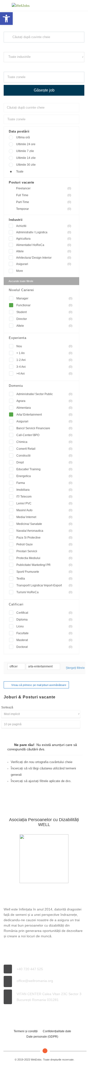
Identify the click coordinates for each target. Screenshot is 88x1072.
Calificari (16, 604)
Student (44, 312)
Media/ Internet (44, 517)
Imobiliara (44, 489)
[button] (6, 18)
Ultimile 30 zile (26, 164)
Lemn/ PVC (44, 503)
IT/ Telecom (44, 496)
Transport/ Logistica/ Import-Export (44, 585)
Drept (44, 462)
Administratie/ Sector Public (44, 394)
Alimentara (44, 407)
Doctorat (44, 647)
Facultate (44, 633)
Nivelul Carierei (21, 290)
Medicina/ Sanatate (44, 524)
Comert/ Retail (44, 448)
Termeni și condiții (26, 1031)
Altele (43, 251)
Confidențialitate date (57, 1031)
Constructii (44, 455)
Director (44, 319)
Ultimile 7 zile (25, 151)
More (19, 271)
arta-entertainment (40, 666)
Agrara (44, 401)
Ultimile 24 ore (25, 144)
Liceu (44, 626)
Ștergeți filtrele (75, 668)
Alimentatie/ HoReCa (43, 245)
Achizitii (43, 226)
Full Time (43, 195)
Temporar (43, 209)
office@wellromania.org (35, 981)
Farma (44, 483)
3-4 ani (44, 366)
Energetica (44, 476)
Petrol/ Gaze (44, 544)
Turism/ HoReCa (44, 592)
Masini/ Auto (44, 510)
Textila (44, 578)
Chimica (44, 442)
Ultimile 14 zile (26, 158)
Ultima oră (23, 137)
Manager (44, 298)
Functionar (44, 305)
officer (14, 666)
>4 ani (44, 373)
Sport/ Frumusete (44, 571)
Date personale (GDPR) (42, 1036)
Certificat (44, 612)
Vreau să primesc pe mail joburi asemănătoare (38, 685)
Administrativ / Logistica (43, 232)
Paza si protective (44, 537)
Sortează (7, 707)
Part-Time (43, 202)
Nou (44, 346)
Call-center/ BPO (44, 435)
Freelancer (43, 188)
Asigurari (43, 264)
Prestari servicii (44, 551)
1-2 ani (44, 360)
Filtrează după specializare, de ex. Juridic (28, 66)
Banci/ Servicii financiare (44, 428)
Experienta (17, 338)
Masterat (44, 640)
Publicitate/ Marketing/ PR (44, 565)
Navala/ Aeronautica (44, 530)
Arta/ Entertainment (44, 414)
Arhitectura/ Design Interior (43, 257)
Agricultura (43, 238)
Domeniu (16, 386)
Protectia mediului (44, 558)
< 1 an (44, 353)
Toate (19, 171)
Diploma (44, 619)
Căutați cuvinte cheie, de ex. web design (27, 46)
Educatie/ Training (44, 469)
